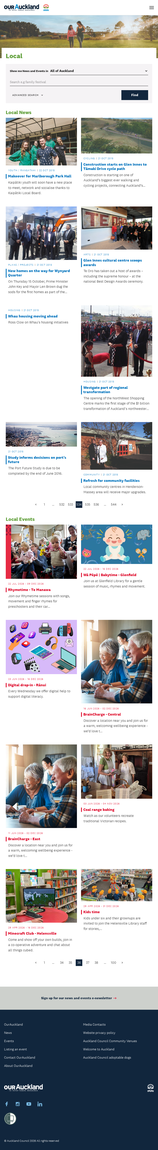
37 (87, 962)
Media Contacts (94, 1024)
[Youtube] (28, 1105)
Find (134, 95)
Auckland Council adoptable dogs (107, 1057)
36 (79, 962)
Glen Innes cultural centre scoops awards (112, 262)
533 (70, 504)
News (8, 1033)
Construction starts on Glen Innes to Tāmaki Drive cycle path (115, 166)
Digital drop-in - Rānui (27, 685)
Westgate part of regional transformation (105, 390)
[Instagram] (17, 1105)
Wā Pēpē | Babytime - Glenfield (109, 575)
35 (70, 962)
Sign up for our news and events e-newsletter (76, 998)
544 (113, 504)
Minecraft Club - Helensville (32, 933)
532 (61, 504)
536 (96, 504)
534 (79, 504)
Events (9, 1041)
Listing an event (15, 1049)
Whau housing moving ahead (33, 316)
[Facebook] (6, 1105)
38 (96, 962)
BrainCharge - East (24, 839)
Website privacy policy (99, 1033)
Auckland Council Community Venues (110, 1041)
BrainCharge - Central (102, 714)
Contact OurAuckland (19, 1057)
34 (62, 962)
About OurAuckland (18, 1066)
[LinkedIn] (39, 1105)
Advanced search (25, 95)
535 (87, 504)
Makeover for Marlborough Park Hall (39, 176)
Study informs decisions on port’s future (37, 459)
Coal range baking (98, 810)
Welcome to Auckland (98, 1049)
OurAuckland (13, 1024)
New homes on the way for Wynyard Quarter (39, 273)
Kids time (91, 912)
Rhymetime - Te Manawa (29, 590)
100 (113, 962)
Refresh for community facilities (111, 481)
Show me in (29, 71)
